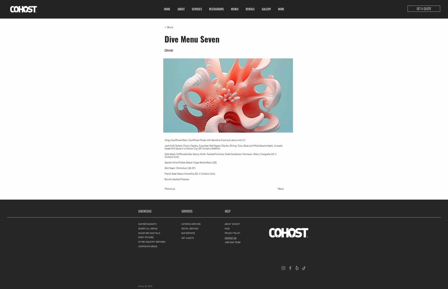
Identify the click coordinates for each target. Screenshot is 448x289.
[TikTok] (303, 268)
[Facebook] (290, 268)
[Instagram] (283, 268)
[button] (196, 9)
